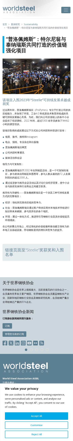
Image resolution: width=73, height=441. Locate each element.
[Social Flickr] (35, 342)
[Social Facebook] (6, 342)
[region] (36, 412)
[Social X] (11, 342)
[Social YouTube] (29, 342)
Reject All (36, 434)
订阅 (7, 325)
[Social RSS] (41, 342)
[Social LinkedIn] (17, 342)
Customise (36, 425)
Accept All (36, 416)
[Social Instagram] (23, 342)
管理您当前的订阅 (14, 334)
